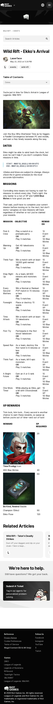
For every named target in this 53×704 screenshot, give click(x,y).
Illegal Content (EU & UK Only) (17, 648)
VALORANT (9, 678)
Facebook (39, 638)
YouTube (39, 644)
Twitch (38, 651)
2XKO (6, 661)
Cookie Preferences (12, 641)
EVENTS (17, 31)
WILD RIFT (7, 31)
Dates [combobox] (7, 82)
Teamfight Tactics (12, 674)
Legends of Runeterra (13, 668)
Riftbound (8, 671)
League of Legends (12, 664)
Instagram (39, 641)
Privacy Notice (10, 638)
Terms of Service (11, 644)
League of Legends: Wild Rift (16, 681)
